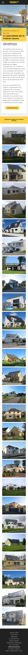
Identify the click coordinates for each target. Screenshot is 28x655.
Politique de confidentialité (14, 642)
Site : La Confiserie (14, 645)
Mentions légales (14, 640)
